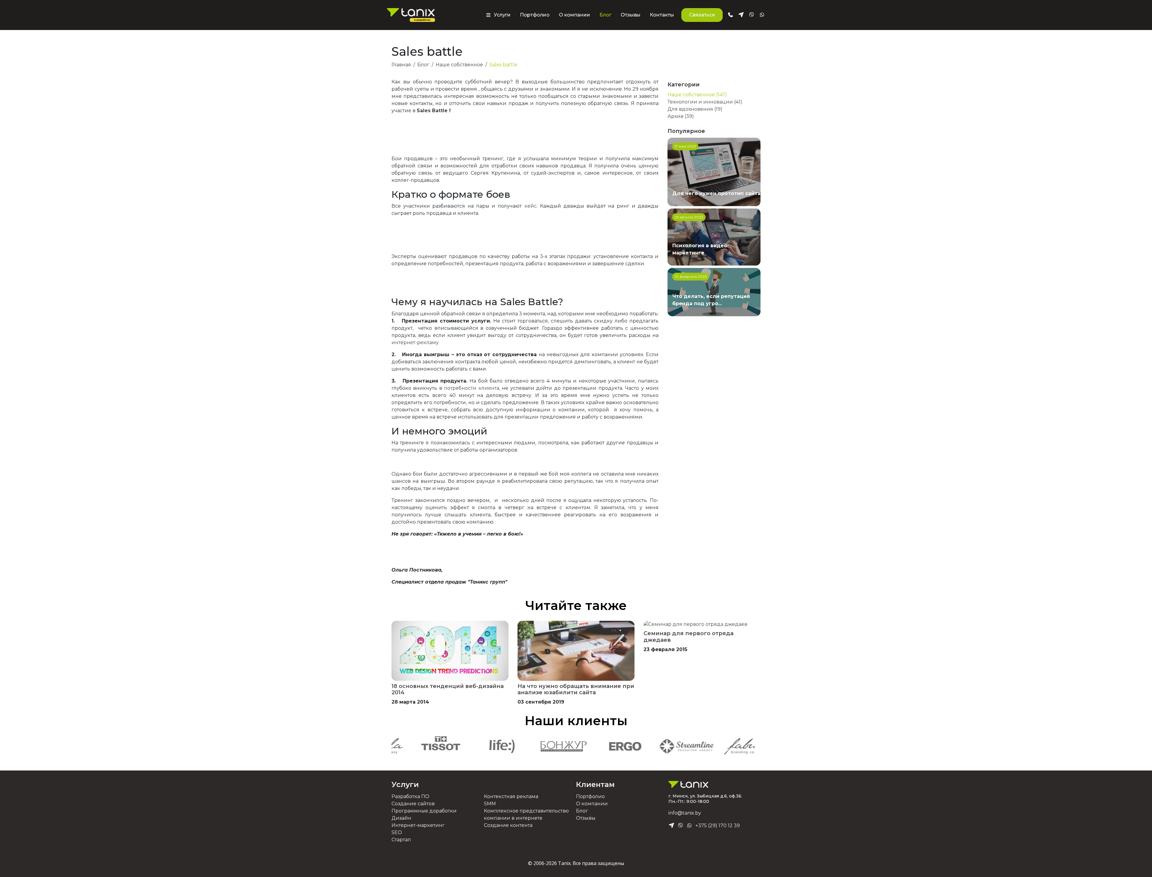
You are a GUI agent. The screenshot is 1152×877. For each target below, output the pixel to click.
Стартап (401, 839)
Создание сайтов (413, 803)
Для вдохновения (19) (695, 109)
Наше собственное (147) (697, 95)
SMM (490, 803)
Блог (605, 15)
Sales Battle (432, 110)
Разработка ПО (410, 796)
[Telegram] (671, 825)
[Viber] (680, 825)
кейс (530, 206)
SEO (397, 832)
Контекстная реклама (511, 796)
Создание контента (508, 825)
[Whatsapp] (689, 825)
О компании (574, 15)
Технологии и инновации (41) (705, 102)
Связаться (702, 15)
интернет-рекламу (415, 342)
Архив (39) (681, 116)
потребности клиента (471, 388)
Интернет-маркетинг (418, 825)
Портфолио (535, 15)
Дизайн (401, 818)
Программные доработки (424, 811)
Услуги (405, 784)
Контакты (662, 15)
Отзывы (630, 15)
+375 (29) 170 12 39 (717, 825)
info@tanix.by (684, 813)
